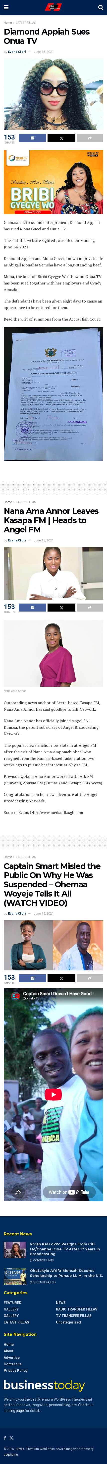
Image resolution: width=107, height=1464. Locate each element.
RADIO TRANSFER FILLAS (76, 1309)
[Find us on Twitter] (11, 1438)
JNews (19, 1449)
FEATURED (12, 1303)
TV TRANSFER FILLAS (74, 1316)
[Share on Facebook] (32, 138)
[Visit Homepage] (53, 8)
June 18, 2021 (44, 52)
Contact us (13, 1364)
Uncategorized (68, 1322)
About (8, 1351)
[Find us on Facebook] (5, 1438)
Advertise (12, 1358)
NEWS (61, 1303)
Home (8, 23)
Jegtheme (11, 1454)
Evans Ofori (17, 52)
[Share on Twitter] (61, 138)
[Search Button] (100, 7)
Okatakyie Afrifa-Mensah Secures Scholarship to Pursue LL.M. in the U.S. (66, 1273)
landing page (14, 1411)
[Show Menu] (6, 7)
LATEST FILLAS (26, 23)
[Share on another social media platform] (90, 138)
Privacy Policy (15, 1371)
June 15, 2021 (44, 540)
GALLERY (11, 1309)
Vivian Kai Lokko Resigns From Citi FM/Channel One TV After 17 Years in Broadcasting (65, 1249)
